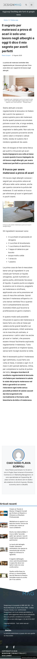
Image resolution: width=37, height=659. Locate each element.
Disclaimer (6, 655)
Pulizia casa (14, 20)
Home (6, 20)
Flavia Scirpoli (6, 55)
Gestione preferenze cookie (29, 657)
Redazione (6, 653)
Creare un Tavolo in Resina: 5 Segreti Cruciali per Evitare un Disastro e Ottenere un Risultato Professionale (18, 513)
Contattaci (7, 625)
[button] (26, 5)
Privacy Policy (18, 653)
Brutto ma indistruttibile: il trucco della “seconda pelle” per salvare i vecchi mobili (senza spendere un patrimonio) (18, 536)
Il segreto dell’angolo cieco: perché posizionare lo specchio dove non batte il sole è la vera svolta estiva (18, 563)
